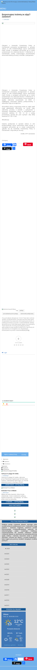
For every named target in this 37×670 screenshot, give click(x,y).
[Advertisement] (18, 71)
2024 (7, 559)
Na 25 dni (20, 645)
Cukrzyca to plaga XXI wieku (9, 473)
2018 (7, 590)
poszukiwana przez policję (10, 313)
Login (5, 352)
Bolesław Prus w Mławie (8, 490)
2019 (7, 585)
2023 (7, 564)
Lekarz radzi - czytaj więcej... (15, 485)
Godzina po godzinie (10, 645)
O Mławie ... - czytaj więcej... (15, 502)
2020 (7, 579)
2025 (7, 554)
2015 (7, 605)
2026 (7, 548)
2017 (7, 595)
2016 (7, 600)
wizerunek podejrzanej (27, 313)
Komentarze (7, 463)
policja (21, 310)
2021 (7, 574)
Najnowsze (5, 459)
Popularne (6, 461)
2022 (7, 569)
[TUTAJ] (27, 330)
